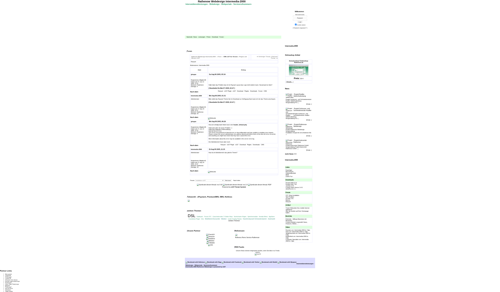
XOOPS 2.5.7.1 (290, 189)
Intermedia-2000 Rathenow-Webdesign (199, 267)
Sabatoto (8, 290)
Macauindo (8, 274)
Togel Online (9, 291)
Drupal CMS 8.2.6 (291, 183)
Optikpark (200, 216)
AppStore (272, 216)
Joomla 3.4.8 (290, 186)
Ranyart (288, 201)
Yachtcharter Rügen (240, 216)
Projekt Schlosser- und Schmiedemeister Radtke (302, 109)
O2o (202, 219)
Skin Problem (290, 197)
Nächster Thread (274, 57)
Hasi (287, 231)
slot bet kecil (9, 288)
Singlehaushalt (290, 233)
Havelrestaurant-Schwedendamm (255, 219)
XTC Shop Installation (292, 195)
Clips (308, 230)
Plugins (246, 91)
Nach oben (194, 92)
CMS (265, 91)
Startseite (189, 37)
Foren (219, 56)
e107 (234, 91)
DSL (191, 216)
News (195, 37)
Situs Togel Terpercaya (12, 284)
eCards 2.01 (289, 198)
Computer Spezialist (292, 239)
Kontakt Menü (263, 216)
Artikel (288, 205)
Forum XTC (207, 216)
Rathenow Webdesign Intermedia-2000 (222, 1)
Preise (209, 37)
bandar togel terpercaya (12, 281)
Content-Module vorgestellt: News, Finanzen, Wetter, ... (296, 222)
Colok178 (8, 278)
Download (215, 37)
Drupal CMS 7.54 (291, 184)
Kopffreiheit (289, 236)
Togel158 (8, 275)
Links (288, 167)
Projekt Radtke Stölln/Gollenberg (299, 95)
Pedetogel (8, 277)
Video (288, 227)
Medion (224, 219)
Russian (288, 230)
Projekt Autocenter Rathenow (300, 141)
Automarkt (271, 219)
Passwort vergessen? (300, 28)
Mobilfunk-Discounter (212, 219)
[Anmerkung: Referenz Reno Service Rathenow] (236, 236)
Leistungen (201, 37)
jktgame (7, 285)
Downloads (290, 180)
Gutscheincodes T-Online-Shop (223, 216)
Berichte (289, 216)
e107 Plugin (228, 91)
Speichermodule (253, 216)
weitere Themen (234, 221)
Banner (288, 200)
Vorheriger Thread (264, 56)
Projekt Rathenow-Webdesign (300, 125)
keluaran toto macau (11, 280)
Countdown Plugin (194, 219)
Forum (221, 37)
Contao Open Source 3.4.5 (294, 187)
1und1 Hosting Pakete (235, 219)
